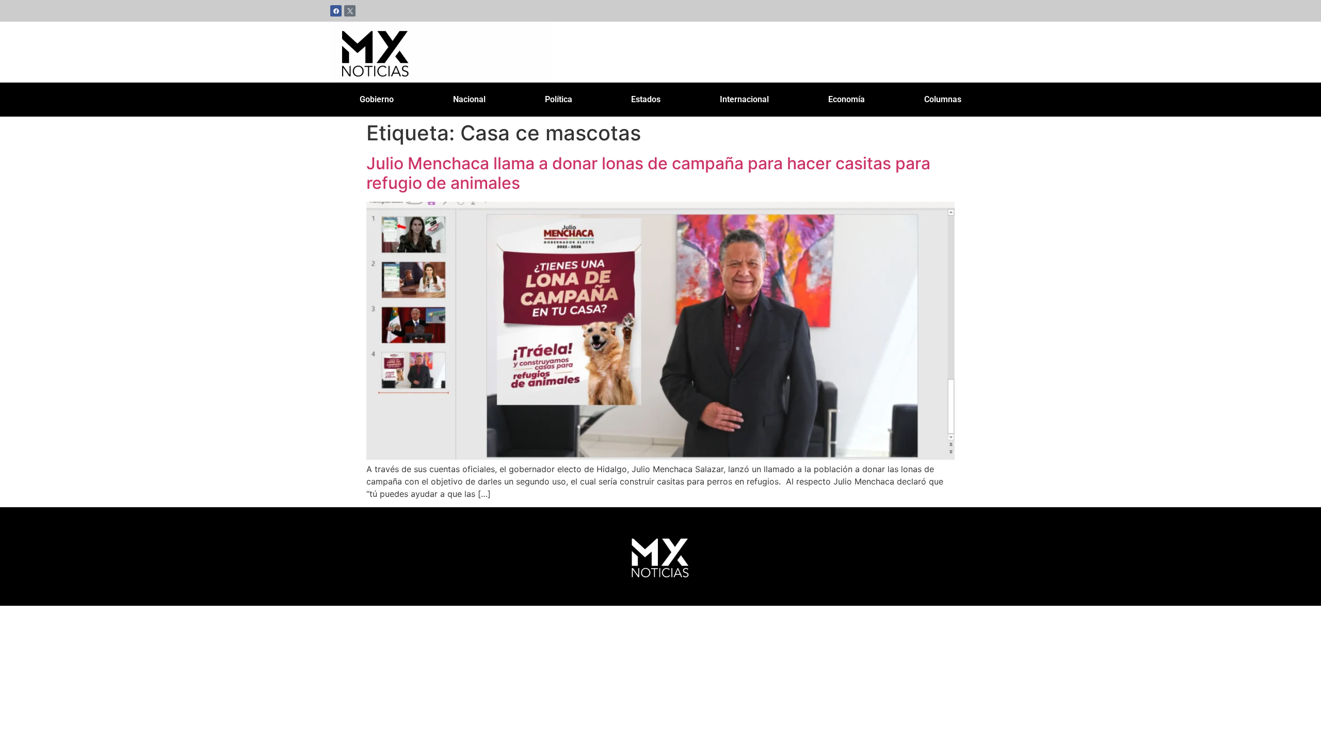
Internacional (744, 99)
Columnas (942, 99)
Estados (645, 99)
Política (558, 99)
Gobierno (377, 99)
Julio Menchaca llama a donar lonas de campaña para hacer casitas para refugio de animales (648, 173)
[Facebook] (336, 11)
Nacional (469, 99)
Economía (846, 99)
